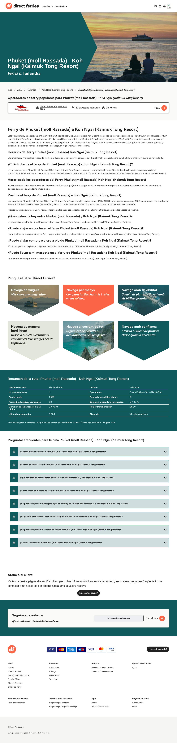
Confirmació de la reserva (102, 671)
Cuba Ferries (137, 703)
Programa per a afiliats (59, 703)
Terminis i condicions (100, 706)
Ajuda (134, 667)
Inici (10, 90)
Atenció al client (14, 671)
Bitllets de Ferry (14, 687)
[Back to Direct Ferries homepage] (22, 6)
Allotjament (54, 667)
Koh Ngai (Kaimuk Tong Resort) (57, 90)
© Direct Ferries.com (16, 727)
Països (11, 667)
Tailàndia (31, 90)
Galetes (94, 703)
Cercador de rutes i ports (18, 675)
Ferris (134, 706)
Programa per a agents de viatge (63, 706)
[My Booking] (156, 6)
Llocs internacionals (16, 703)
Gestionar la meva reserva (102, 667)
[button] (89, 451)
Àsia (19, 90)
